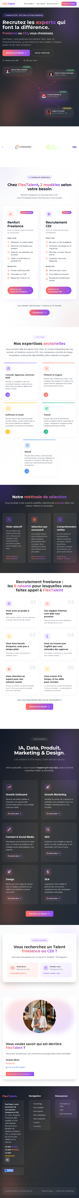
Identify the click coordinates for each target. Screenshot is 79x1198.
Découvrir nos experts (38, 914)
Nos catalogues (39, 1115)
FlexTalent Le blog (65, 1105)
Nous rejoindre (39, 1119)
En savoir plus (13, 814)
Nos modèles (28, 4)
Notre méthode (42, 53)
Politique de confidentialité (65, 1191)
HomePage (37, 1104)
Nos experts (41, 4)
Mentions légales (47, 1191)
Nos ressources (52, 4)
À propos (37, 1126)
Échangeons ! (38, 313)
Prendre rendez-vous (51, 973)
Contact (36, 1122)
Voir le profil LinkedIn (16, 1067)
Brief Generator (66, 1114)
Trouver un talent (69, 4)
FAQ (61, 1110)
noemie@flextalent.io (18, 973)
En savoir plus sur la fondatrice (19, 1074)
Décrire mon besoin (15, 53)
